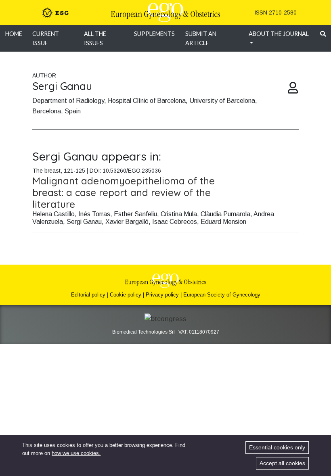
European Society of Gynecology (221, 295)
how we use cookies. (76, 453)
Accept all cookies (282, 463)
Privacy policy (162, 295)
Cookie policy (125, 295)
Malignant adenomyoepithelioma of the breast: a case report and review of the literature (123, 192)
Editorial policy (88, 295)
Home (13, 33)
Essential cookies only (277, 447)
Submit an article (200, 38)
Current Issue (45, 38)
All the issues (95, 38)
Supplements (154, 33)
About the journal (279, 33)
